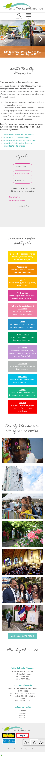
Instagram (22, 713)
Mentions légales (24, 749)
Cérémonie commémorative (22, 191)
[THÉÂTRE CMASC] (22, 478)
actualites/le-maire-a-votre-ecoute (18, 135)
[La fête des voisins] (22, 562)
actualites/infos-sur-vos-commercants (19, 140)
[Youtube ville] (22, 618)
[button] (26, 742)
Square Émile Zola (22, 206)
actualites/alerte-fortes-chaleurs (17, 143)
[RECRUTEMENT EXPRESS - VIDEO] (22, 450)
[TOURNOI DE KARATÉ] (22, 534)
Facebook (22, 710)
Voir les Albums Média (22, 635)
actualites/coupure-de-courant (16, 137)
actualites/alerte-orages (14, 146)
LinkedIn (22, 718)
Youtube (22, 715)
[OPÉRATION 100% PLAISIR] (22, 506)
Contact (34, 749)
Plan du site (12, 749)
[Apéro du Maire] (22, 590)
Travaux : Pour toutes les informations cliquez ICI (24, 53)
